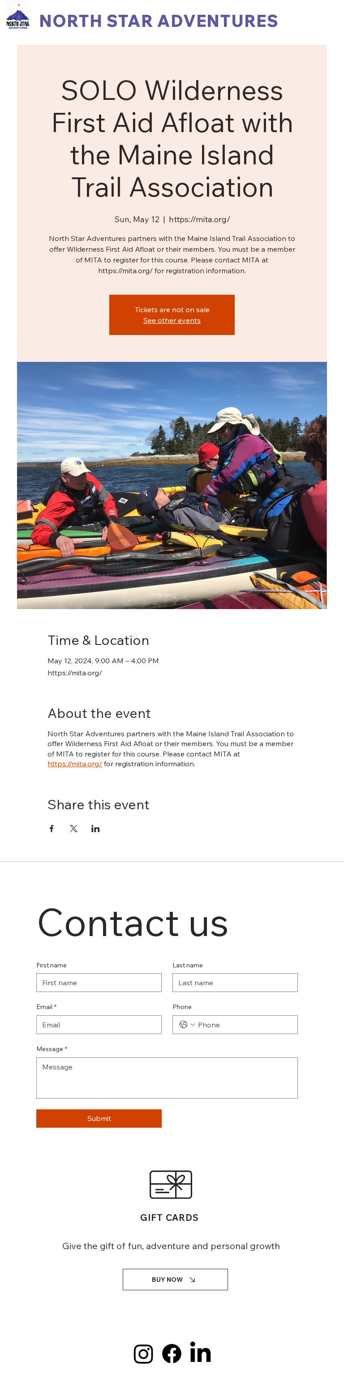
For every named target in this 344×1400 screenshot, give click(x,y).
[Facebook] (172, 1353)
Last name (187, 965)
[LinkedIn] (200, 1353)
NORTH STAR (98, 20)
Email (46, 1007)
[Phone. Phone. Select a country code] (187, 1024)
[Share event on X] (73, 828)
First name (51, 965)
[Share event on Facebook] (51, 828)
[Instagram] (143, 1353)
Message (51, 1049)
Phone (182, 1007)
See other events (172, 320)
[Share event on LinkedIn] (95, 828)
